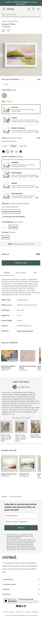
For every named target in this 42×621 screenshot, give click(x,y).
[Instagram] (25, 606)
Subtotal (5, 254)
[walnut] (20, 151)
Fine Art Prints (15, 496)
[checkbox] (5, 146)
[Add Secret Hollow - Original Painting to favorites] (40, 422)
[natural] (12, 151)
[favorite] (8, 30)
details (7, 273)
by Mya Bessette (24, 476)
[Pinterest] (19, 606)
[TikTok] (22, 606)
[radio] (21, 109)
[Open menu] (4, 9)
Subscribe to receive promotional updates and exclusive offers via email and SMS (20, 507)
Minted (4, 496)
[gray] (16, 151)
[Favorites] (33, 9)
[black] (3, 151)
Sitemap (27, 612)
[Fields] (4, 95)
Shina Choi (7, 26)
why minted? (21, 273)
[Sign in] (28, 9)
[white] (7, 151)
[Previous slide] (1, 55)
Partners (6, 589)
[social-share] (3, 30)
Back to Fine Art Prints (10, 21)
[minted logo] (10, 9)
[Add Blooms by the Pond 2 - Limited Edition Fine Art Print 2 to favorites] (11, 422)
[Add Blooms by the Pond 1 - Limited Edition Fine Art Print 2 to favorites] (25, 422)
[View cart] (38, 9)
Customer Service (9, 584)
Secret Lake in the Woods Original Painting (8, 367)
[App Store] (11, 600)
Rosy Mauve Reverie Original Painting (27, 367)
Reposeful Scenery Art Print (8, 474)
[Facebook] (17, 606)
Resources (7, 594)
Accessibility (34, 612)
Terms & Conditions (9, 612)
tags (35, 273)
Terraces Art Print (24, 474)
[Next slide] (40, 55)
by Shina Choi (5, 370)
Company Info (8, 579)
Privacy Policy (20, 612)
